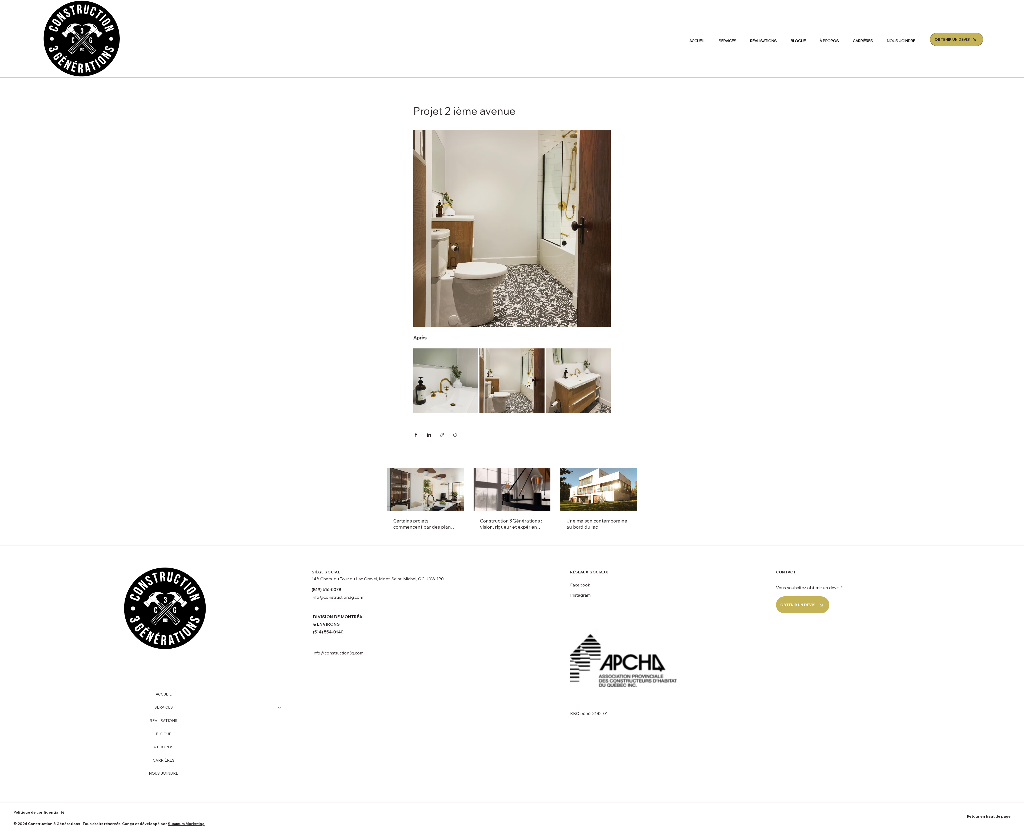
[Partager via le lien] (442, 434)
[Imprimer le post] (455, 434)
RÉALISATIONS (163, 720)
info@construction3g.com (337, 597)
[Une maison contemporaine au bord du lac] (598, 489)
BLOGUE (163, 733)
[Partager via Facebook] (415, 434)
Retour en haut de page (989, 816)
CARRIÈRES (163, 760)
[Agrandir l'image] (445, 380)
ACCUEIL (163, 694)
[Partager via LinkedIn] (428, 434)
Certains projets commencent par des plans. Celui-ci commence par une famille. (423, 524)
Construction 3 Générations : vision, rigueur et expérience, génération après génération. (511, 524)
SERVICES (163, 707)
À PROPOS (163, 747)
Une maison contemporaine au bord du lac (596, 524)
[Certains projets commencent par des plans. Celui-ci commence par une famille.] (425, 489)
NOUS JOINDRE (163, 773)
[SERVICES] (279, 707)
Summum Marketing (186, 823)
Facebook (580, 585)
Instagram (580, 595)
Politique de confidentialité (39, 812)
